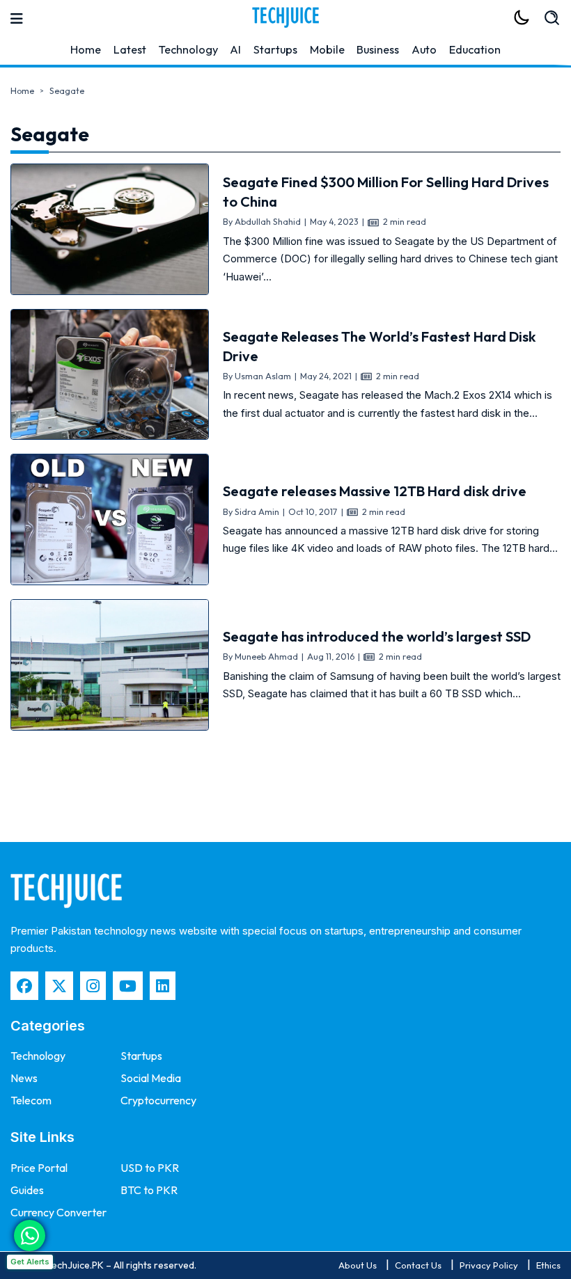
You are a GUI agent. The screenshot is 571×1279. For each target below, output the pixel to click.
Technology (188, 49)
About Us (357, 1265)
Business (378, 49)
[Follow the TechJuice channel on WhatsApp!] (29, 1235)
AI (235, 49)
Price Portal (39, 1168)
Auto (424, 49)
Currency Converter (58, 1212)
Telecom (31, 1100)
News (24, 1078)
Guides (27, 1190)
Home (85, 49)
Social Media (150, 1078)
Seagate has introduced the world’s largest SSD (377, 636)
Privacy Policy (489, 1265)
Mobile (327, 49)
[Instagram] (93, 985)
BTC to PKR (149, 1190)
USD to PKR (149, 1168)
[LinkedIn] (162, 985)
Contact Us (418, 1265)
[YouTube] (128, 985)
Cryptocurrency (158, 1100)
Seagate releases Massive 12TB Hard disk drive (374, 491)
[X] (59, 985)
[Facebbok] (24, 985)
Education (475, 49)
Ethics (548, 1265)
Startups (275, 49)
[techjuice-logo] (285, 17)
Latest (130, 49)
